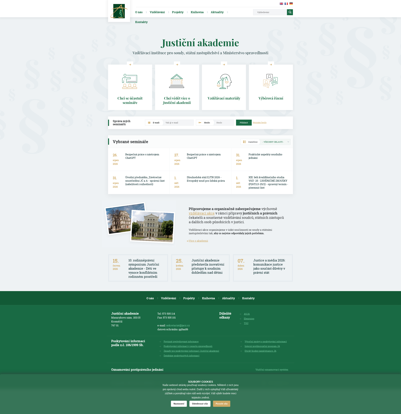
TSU (246, 323)
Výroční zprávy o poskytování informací (266, 341)
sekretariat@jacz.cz (178, 325)
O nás (139, 12)
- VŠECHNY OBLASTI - (273, 141)
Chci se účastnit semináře (130, 100)
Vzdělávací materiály (224, 98)
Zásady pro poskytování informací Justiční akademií (191, 350)
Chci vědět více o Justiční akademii (177, 100)
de (291, 3)
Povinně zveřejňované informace (181, 341)
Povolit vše (222, 403)
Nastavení (179, 403)
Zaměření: (253, 141)
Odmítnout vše (200, 403)
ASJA (247, 313)
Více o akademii (198, 240)
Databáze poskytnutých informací (181, 355)
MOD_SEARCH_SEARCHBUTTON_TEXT (290, 12)
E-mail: (156, 122)
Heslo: (207, 122)
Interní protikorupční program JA (262, 346)
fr (286, 3)
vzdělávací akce (202, 213)
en (281, 3)
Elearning (249, 318)
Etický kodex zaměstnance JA (260, 350)
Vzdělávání (157, 12)
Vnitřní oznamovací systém (271, 369)
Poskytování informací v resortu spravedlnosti (188, 346)
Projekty (178, 12)
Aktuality (217, 12)
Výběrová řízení (271, 98)
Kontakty (141, 22)
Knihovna (197, 12)
